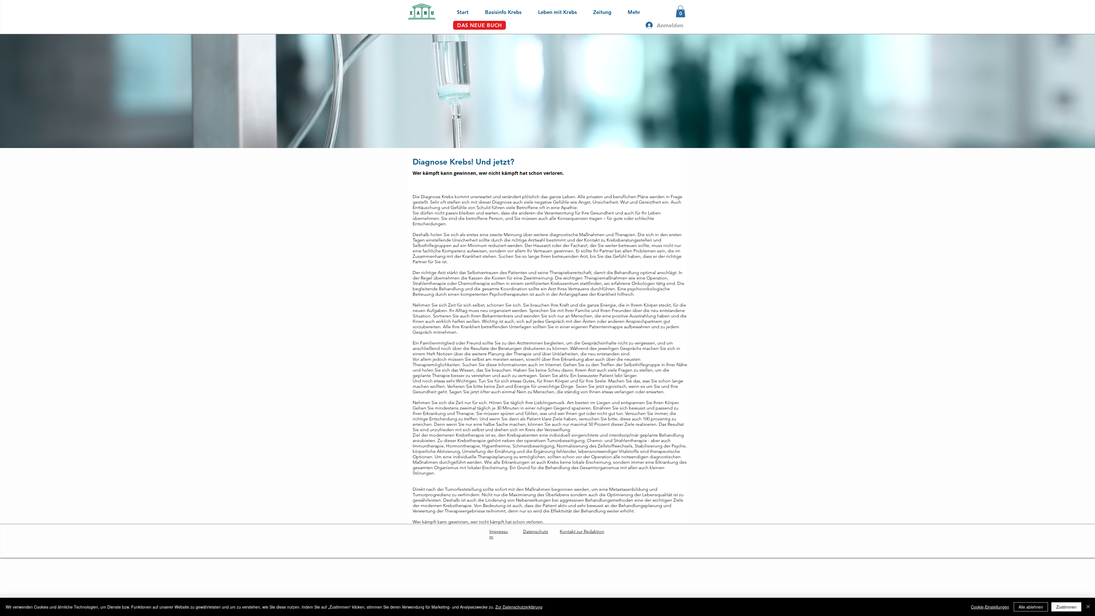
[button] (497, 11)
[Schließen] (1088, 606)
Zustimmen (1066, 607)
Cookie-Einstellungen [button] (990, 607)
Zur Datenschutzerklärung (518, 607)
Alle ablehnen (1031, 607)
